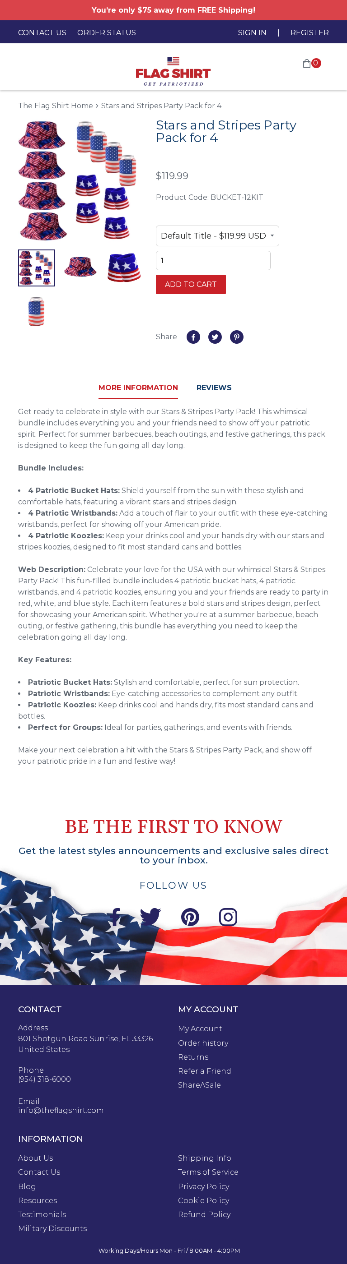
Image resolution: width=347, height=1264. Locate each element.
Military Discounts (52, 1228)
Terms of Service (208, 1172)
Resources (37, 1200)
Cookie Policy (203, 1200)
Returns (193, 1057)
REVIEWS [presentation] (214, 387)
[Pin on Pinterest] (237, 337)
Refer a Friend (204, 1071)
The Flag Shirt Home (55, 105)
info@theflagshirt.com (61, 1110)
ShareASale (199, 1085)
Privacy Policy (203, 1186)
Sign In (252, 32)
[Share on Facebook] (193, 337)
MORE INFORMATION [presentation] (138, 387)
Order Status (106, 32)
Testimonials (42, 1214)
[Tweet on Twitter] (215, 337)
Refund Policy (204, 1214)
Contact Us (42, 32)
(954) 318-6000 (44, 1079)
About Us (35, 1158)
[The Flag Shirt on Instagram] (228, 923)
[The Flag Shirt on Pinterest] (190, 923)
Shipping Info (204, 1158)
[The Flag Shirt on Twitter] (150, 923)
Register (310, 32)
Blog (27, 1186)
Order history (203, 1043)
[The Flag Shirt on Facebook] (114, 923)
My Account (200, 1029)
